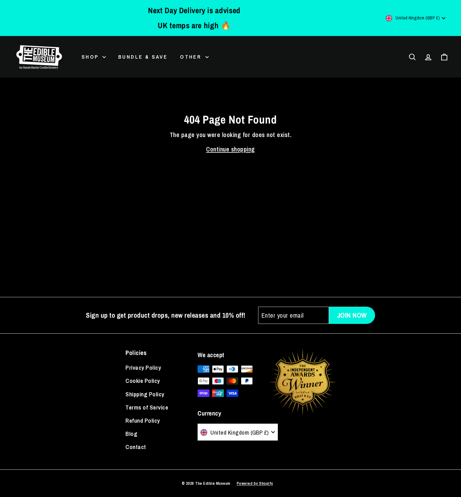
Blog (131, 434)
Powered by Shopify (255, 483)
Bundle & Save (142, 56)
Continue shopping (230, 149)
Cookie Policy (142, 381)
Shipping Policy (144, 394)
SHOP (91, 56)
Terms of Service (146, 407)
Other (192, 56)
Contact (135, 447)
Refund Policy (142, 420)
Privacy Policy (143, 367)
